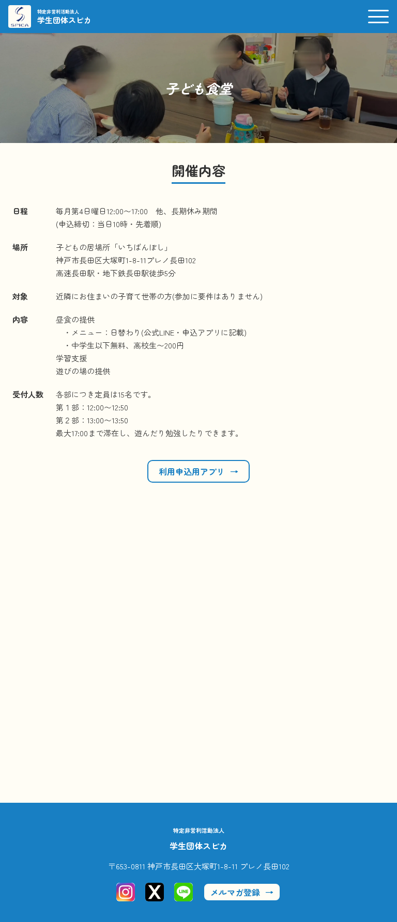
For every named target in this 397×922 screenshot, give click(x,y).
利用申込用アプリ (192, 471)
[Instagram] (125, 892)
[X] (154, 892)
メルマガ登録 (235, 892)
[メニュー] (378, 16)
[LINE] (183, 892)
